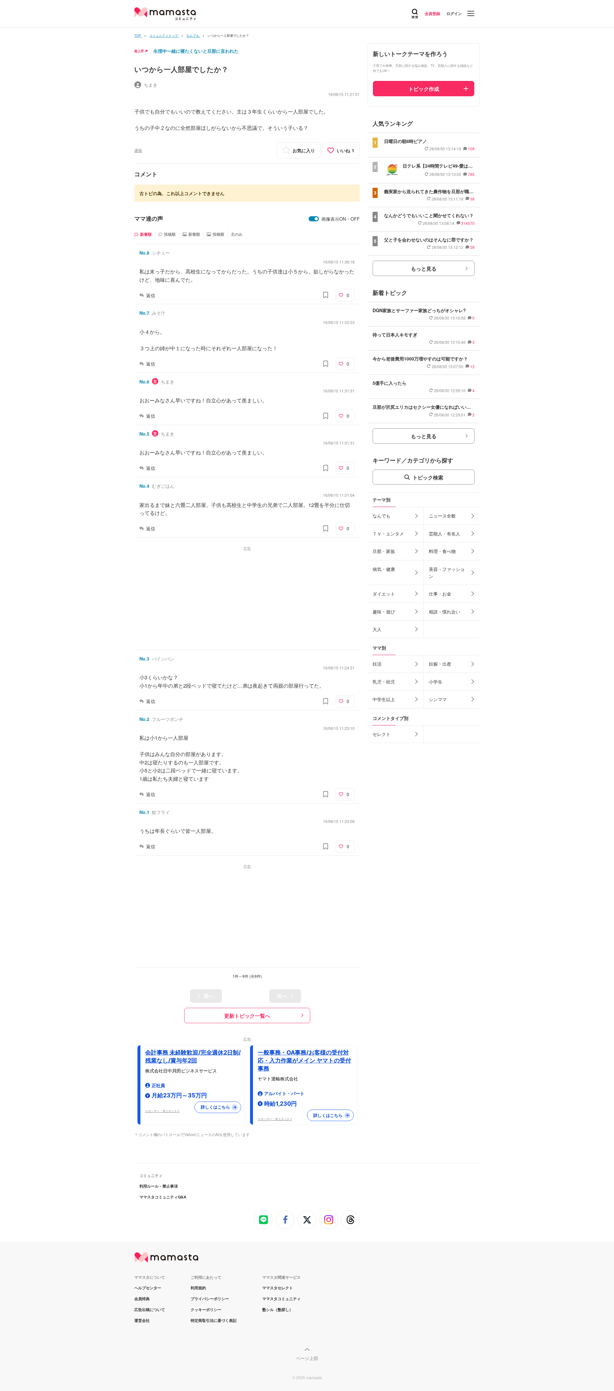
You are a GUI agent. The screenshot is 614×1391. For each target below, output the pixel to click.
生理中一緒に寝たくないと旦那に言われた (196, 51)
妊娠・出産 (440, 663)
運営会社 (142, 1320)
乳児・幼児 (384, 681)
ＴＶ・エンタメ (388, 533)
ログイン (454, 13)
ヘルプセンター (147, 1288)
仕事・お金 (440, 593)
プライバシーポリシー (210, 1298)
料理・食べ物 (442, 551)
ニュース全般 (442, 515)
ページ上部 (307, 1358)
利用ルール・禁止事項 (158, 1186)
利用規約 (198, 1288)
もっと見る (424, 268)
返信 (150, 295)
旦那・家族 (384, 551)
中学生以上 (384, 699)
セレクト (381, 734)
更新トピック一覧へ (247, 1015)
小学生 (435, 681)
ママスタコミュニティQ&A (162, 1197)
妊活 (377, 663)
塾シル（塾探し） (277, 1309)
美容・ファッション (447, 572)
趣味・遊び (384, 611)
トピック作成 (423, 88)
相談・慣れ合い (444, 611)
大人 (377, 629)
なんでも (381, 515)
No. (144, 252)
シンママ (438, 699)
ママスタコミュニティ (281, 1298)
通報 (138, 150)
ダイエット (384, 593)
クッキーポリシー (206, 1309)
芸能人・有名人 (444, 533)
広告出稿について (149, 1309)
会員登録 (432, 13)
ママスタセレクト (277, 1288)
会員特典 (142, 1298)
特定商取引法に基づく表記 (214, 1320)
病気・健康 (384, 569)
